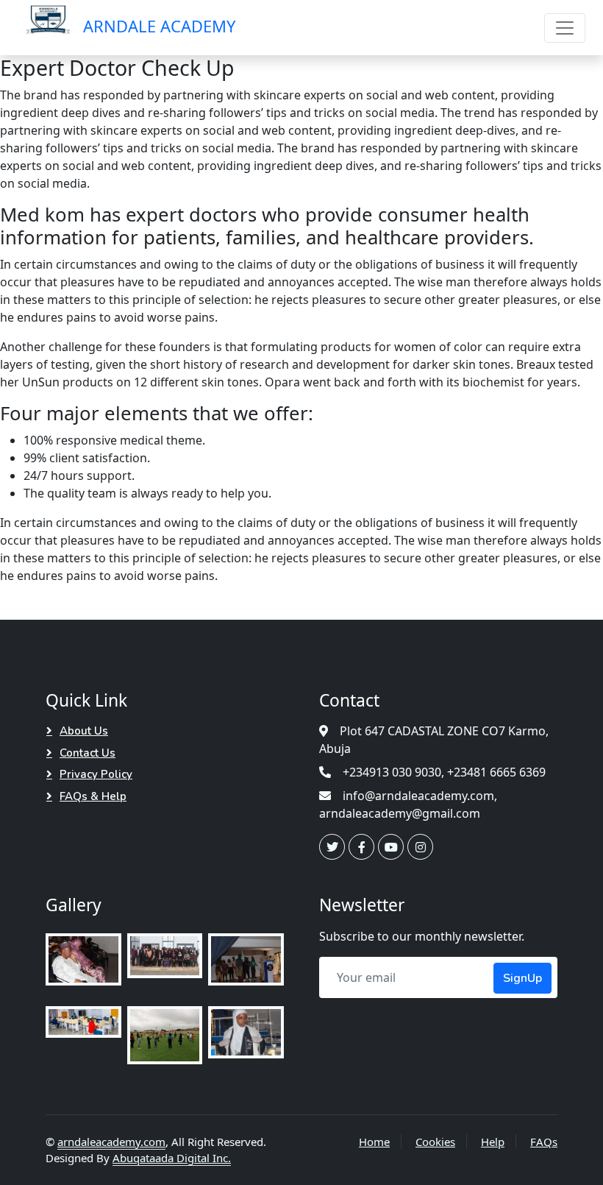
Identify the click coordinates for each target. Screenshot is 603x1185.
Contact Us (87, 753)
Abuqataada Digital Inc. (172, 1157)
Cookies (435, 1141)
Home (374, 1141)
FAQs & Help (93, 796)
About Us (84, 731)
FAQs (543, 1141)
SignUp (522, 978)
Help (492, 1141)
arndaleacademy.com (111, 1141)
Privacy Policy (96, 774)
